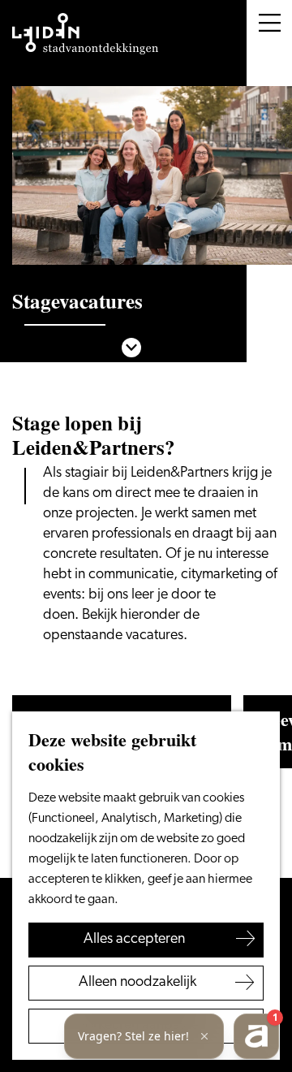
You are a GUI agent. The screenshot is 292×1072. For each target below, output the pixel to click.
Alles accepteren (134, 939)
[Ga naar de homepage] (85, 34)
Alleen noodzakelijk (137, 982)
